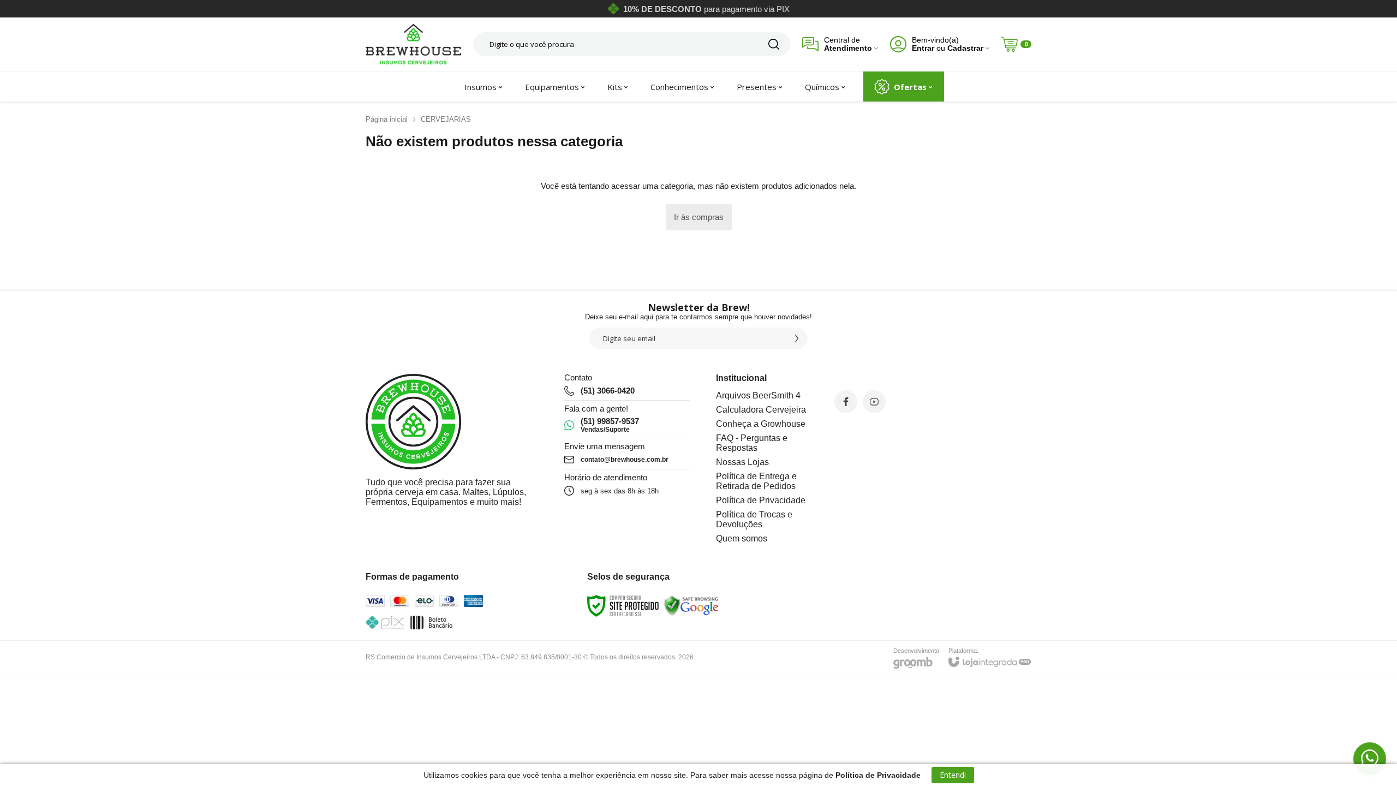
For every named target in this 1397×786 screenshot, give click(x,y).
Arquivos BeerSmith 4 (758, 395)
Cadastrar (965, 48)
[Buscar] (774, 44)
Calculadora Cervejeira (761, 409)
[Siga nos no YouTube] (874, 401)
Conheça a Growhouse (760, 423)
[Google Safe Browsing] (691, 606)
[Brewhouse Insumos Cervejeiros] (413, 44)
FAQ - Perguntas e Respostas (751, 442)
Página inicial (387, 119)
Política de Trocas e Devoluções (754, 519)
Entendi (953, 775)
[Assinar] (797, 338)
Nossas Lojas (742, 462)
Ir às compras (699, 217)
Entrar (923, 48)
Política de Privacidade (760, 500)
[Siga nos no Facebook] (845, 401)
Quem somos (741, 538)
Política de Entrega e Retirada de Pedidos (756, 481)
